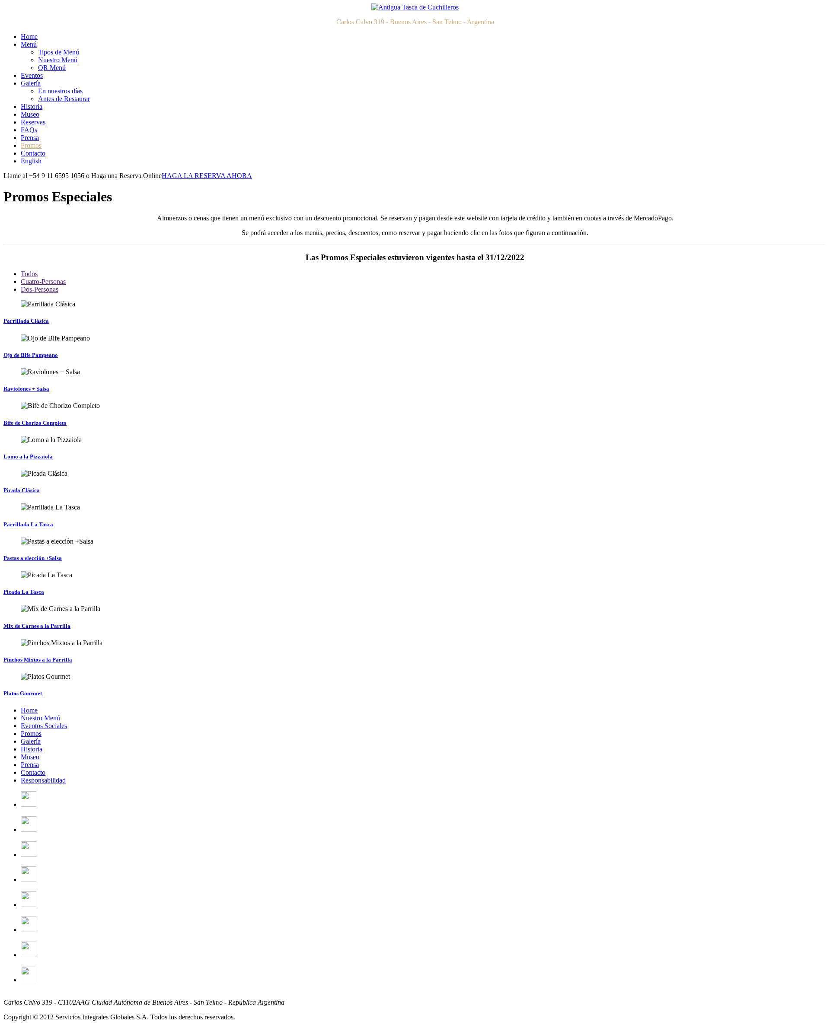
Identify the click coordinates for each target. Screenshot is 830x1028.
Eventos (32, 75)
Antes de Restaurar (64, 98)
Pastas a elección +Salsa (32, 558)
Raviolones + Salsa (26, 388)
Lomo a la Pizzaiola (28, 456)
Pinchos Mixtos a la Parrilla (37, 659)
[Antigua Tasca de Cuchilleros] (415, 7)
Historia (31, 106)
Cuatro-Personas (43, 281)
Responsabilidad (43, 780)
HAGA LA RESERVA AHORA (207, 175)
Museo (30, 114)
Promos (31, 145)
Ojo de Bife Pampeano (30, 355)
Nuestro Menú (57, 60)
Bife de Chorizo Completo (35, 423)
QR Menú (52, 67)
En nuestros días (60, 91)
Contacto (33, 153)
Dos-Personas (39, 289)
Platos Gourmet (22, 693)
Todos (29, 273)
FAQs (29, 130)
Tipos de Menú (58, 52)
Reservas (33, 122)
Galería (31, 83)
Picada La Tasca (23, 592)
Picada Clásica (21, 490)
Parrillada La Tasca (28, 524)
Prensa (30, 137)
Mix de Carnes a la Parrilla (36, 626)
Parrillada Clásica (26, 321)
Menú (29, 44)
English (31, 161)
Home (29, 36)
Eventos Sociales (44, 725)
